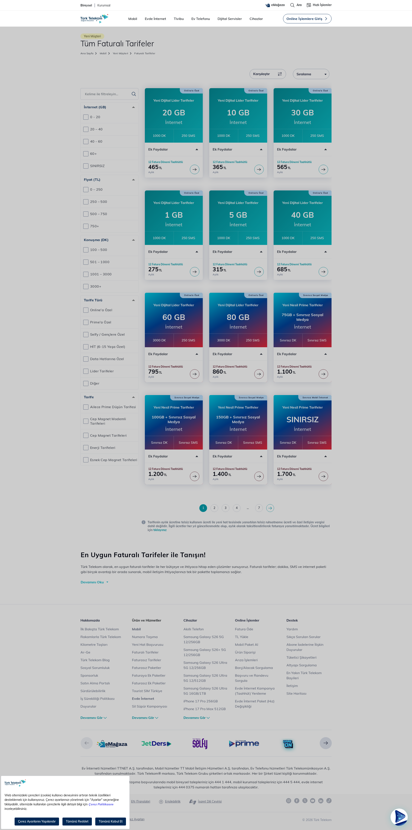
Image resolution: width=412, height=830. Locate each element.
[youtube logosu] (313, 800)
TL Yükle (241, 637)
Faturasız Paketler (146, 668)
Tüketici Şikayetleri (301, 657)
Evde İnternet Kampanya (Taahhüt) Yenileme (255, 691)
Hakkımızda (90, 620)
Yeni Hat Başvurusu (147, 644)
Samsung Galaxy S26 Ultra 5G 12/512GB (205, 678)
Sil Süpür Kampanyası (149, 706)
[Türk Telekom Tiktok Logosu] (329, 800)
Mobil (132, 19)
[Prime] (244, 743)
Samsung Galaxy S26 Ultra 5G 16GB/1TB (205, 691)
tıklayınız (160, 530)
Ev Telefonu (200, 19)
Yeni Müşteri (120, 53)
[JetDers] (156, 743)
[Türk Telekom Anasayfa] (94, 18)
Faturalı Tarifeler (145, 652)
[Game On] (288, 744)
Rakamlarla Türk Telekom (100, 637)
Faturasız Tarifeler (146, 660)
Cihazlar (256, 19)
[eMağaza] (112, 743)
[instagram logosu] (289, 800)
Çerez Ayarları (134, 819)
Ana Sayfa (87, 53)
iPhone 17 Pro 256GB (200, 701)
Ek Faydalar (158, 149)
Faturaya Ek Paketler (148, 675)
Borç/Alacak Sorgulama (254, 668)
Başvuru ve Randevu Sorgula (251, 678)
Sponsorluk (89, 675)
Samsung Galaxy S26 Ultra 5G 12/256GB (205, 665)
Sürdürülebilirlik (92, 691)
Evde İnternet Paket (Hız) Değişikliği (254, 703)
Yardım (292, 629)
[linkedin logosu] (321, 800)
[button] (174, 149)
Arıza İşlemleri (246, 660)
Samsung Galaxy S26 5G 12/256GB (203, 639)
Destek (292, 620)
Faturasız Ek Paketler (149, 683)
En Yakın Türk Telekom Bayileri (304, 675)
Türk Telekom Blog (95, 660)
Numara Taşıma (145, 637)
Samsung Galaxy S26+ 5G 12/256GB (204, 652)
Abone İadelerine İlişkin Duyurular (304, 647)
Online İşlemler (247, 620)
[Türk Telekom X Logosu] (304, 800)
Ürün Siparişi (245, 652)
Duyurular (88, 706)
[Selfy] (200, 743)
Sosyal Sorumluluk (95, 668)
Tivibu (179, 19)
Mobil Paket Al (246, 644)
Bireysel (86, 5)
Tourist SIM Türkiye (147, 691)
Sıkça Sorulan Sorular (303, 637)
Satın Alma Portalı (95, 683)
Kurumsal (103, 5)
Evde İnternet (155, 19)
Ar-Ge (85, 652)
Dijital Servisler (230, 19)
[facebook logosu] (297, 800)
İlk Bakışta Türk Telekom (99, 629)
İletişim (292, 686)
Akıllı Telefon (193, 629)
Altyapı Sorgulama (301, 665)
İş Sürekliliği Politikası (97, 698)
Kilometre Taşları (94, 644)
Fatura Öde (244, 629)
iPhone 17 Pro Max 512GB (204, 709)
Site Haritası (296, 693)
